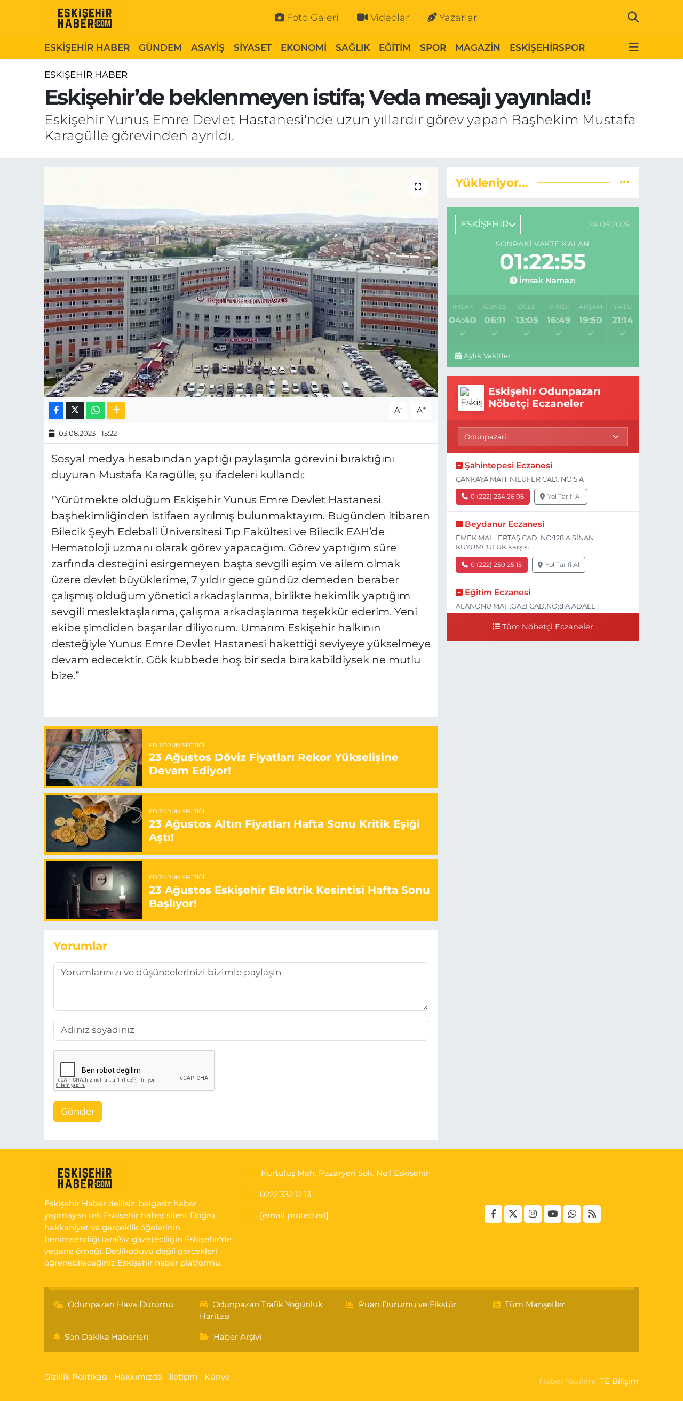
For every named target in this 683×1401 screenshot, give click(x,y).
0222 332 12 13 (285, 1194)
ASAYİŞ (208, 47)
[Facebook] (493, 1214)
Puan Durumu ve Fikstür (408, 1304)
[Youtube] (552, 1214)
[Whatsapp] (572, 1214)
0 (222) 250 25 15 (496, 565)
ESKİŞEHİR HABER (87, 47)
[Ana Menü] (634, 47)
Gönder (78, 1111)
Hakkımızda (138, 1377)
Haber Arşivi (237, 1337)
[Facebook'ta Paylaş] (56, 410)
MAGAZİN (478, 47)
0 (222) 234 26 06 (497, 496)
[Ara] (633, 17)
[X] (513, 1214)
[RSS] (592, 1214)
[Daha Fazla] (116, 410)
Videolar (389, 17)
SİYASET (253, 47)
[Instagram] (533, 1214)
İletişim (183, 1377)
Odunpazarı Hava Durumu (120, 1304)
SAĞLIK (353, 47)
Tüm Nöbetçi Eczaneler (547, 626)
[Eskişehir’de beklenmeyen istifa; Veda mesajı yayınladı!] (241, 282)
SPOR (433, 47)
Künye (217, 1377)
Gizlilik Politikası (76, 1377)
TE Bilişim (619, 1381)
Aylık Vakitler (487, 355)
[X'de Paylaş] (75, 410)
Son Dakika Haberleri (106, 1337)
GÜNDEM (160, 47)
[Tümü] (625, 182)
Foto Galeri (313, 17)
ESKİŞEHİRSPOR (547, 47)
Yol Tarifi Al (564, 496)
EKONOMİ (304, 47)
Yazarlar (458, 17)
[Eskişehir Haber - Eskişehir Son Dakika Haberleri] (84, 18)
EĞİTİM (395, 47)
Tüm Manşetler (535, 1304)
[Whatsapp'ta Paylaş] (95, 410)
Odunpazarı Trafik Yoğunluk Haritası (261, 1310)
